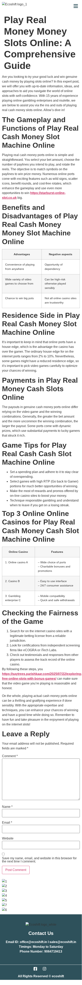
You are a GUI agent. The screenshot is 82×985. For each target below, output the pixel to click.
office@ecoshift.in (33, 942)
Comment (10, 756)
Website (8, 838)
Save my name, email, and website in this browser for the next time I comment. (39, 860)
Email (7, 822)
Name (7, 806)
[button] (76, 6)
